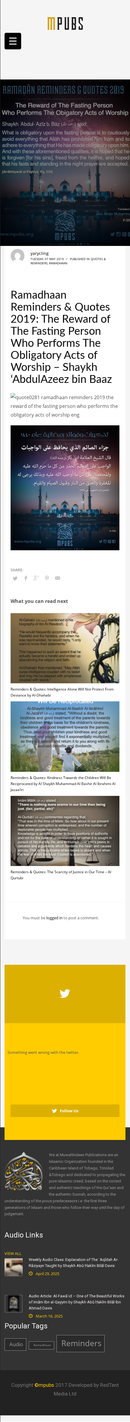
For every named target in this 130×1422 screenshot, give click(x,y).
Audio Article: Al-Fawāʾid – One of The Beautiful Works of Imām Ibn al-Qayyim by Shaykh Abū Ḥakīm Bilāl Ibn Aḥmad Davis (76, 1302)
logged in (54, 918)
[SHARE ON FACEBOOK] (25, 577)
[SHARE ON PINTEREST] (46, 577)
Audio (16, 1344)
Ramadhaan (58, 263)
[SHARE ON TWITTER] (15, 578)
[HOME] (65, 23)
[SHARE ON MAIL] (57, 577)
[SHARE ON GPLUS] (36, 577)
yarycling (40, 253)
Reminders (81, 1343)
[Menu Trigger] (13, 41)
